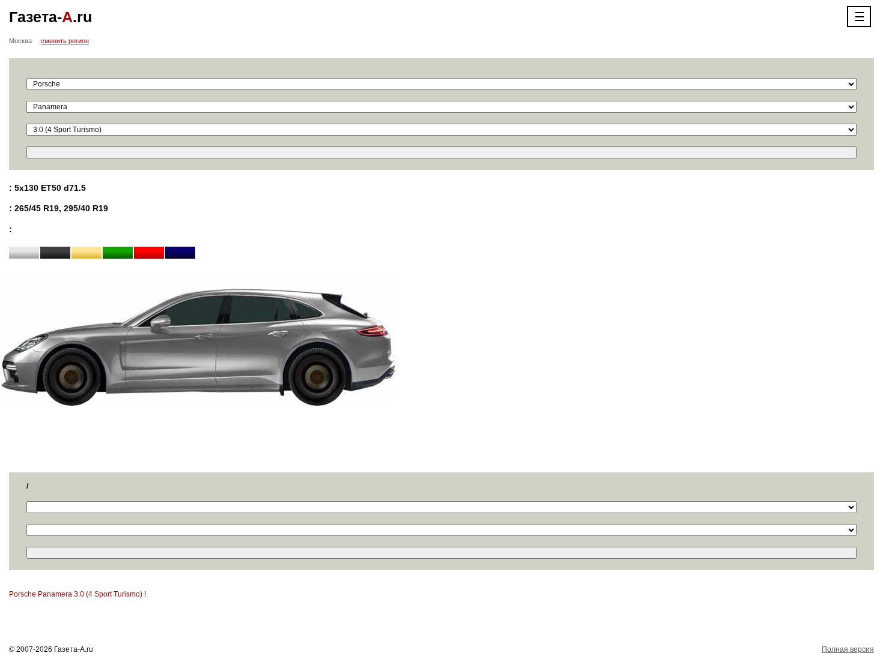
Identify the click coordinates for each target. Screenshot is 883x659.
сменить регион (65, 40)
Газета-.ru (50, 16)
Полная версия (848, 649)
